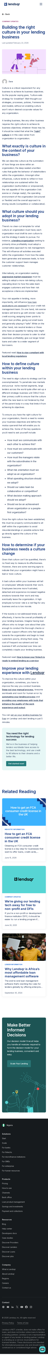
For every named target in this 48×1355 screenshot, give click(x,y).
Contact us (6, 1288)
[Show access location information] (3, 1125)
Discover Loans (8, 1252)
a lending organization (22, 240)
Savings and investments (12, 1206)
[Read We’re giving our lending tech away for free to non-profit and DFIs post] (24, 879)
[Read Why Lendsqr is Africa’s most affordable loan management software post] (24, 947)
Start (4, 1138)
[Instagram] (31, 1307)
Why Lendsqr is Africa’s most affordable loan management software (22, 972)
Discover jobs (8, 1256)
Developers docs (9, 1233)
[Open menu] (41, 4)
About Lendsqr (8, 1274)
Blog (4, 1224)
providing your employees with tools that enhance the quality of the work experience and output (22, 704)
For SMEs (6, 1161)
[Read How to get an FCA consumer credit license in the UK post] (24, 812)
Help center (7, 1229)
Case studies (7, 1238)
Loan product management (13, 1202)
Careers (5, 1283)
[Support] (3, 1307)
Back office (7, 1197)
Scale (4, 1143)
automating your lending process (18, 696)
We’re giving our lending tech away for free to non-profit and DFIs (22, 905)
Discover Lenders (9, 1247)
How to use (7, 1188)
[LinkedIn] (12, 1307)
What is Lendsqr (9, 1269)
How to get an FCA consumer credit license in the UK (22, 837)
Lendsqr (37, 673)
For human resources (11, 1171)
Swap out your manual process (17, 689)
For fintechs (7, 1152)
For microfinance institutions (13, 1157)
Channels (6, 1193)
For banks (6, 1148)
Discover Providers (10, 1242)
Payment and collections (12, 1211)
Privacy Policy (8, 1323)
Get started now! (16, 763)
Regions (5, 1278)
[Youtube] (21, 1307)
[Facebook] (26, 1307)
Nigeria (10, 1125)
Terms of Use (22, 1323)
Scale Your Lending (19, 1064)
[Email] (8, 1307)
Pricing (5, 1183)
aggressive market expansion (17, 276)
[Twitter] (17, 1307)
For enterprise (8, 1166)
